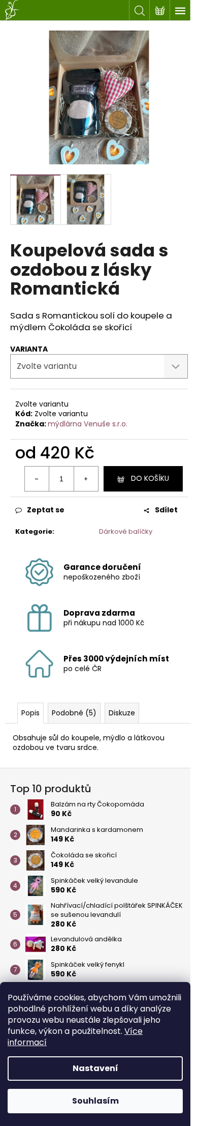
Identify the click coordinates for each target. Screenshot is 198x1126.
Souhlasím (95, 1101)
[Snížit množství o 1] (37, 479)
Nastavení (95, 1068)
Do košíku (150, 478)
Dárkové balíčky (125, 531)
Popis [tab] (30, 713)
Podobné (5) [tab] (74, 713)
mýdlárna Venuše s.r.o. (87, 424)
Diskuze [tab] (122, 713)
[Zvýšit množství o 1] (86, 479)
